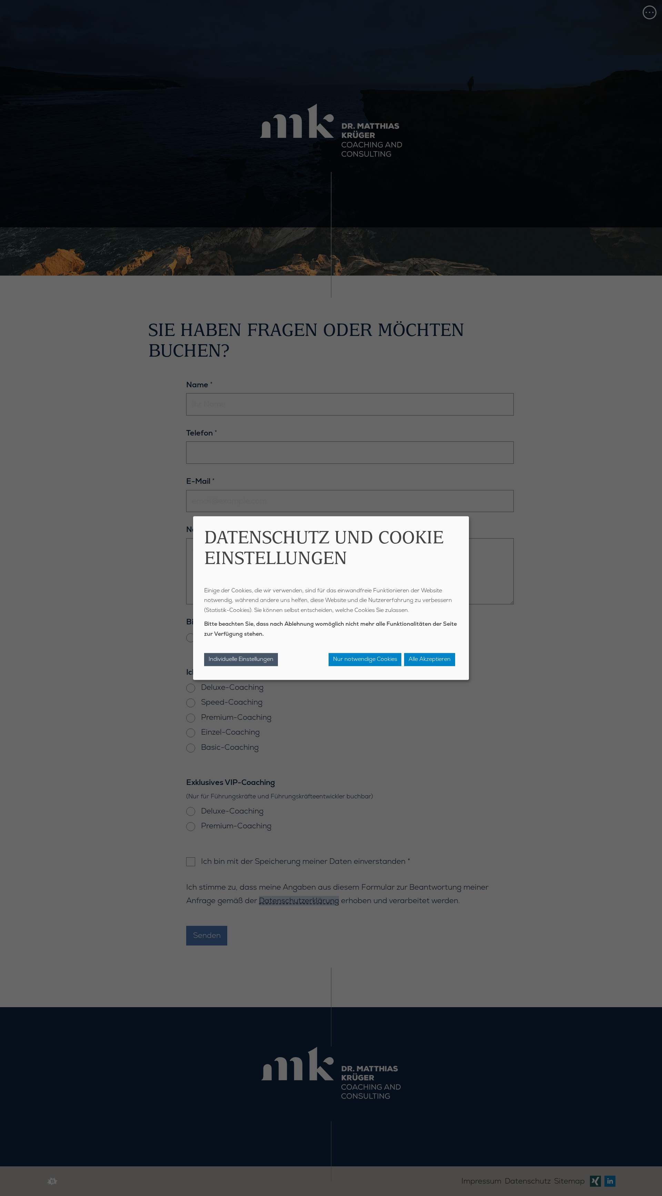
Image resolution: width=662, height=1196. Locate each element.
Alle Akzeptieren (430, 659)
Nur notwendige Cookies (365, 659)
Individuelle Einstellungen (241, 659)
